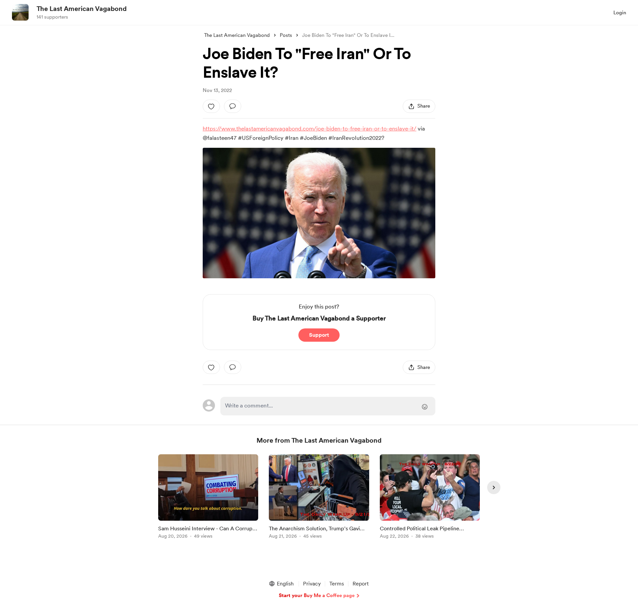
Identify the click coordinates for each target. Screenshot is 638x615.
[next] (493, 487)
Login (619, 13)
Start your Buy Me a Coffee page (317, 595)
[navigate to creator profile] (20, 12)
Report (361, 583)
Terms (336, 583)
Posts (286, 35)
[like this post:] (211, 106)
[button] (281, 584)
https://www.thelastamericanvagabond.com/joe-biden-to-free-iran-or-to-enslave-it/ (309, 128)
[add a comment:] (232, 106)
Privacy (312, 583)
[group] (208, 498)
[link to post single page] (208, 498)
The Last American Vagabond (82, 9)
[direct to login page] (327, 406)
